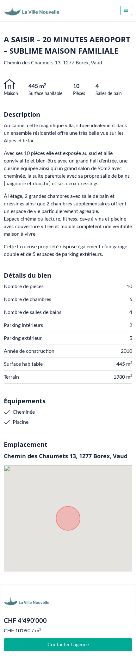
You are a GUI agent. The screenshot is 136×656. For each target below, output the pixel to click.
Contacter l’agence (68, 644)
